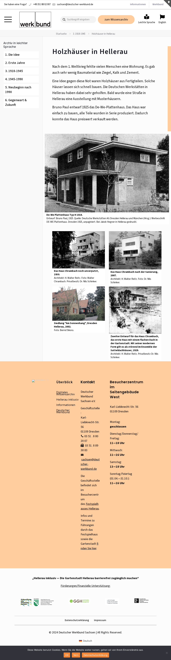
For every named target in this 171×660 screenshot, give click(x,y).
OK (66, 655)
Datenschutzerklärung (77, 620)
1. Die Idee (12, 54)
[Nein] (166, 653)
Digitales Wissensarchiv (65, 393)
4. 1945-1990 (14, 79)
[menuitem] (85, 641)
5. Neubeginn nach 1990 (18, 89)
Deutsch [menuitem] (87, 641)
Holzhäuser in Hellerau (103, 34)
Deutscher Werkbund (63, 411)
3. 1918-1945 (79, 34)
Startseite (61, 34)
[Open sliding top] (167, 3)
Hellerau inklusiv (67, 399)
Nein (75, 655)
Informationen (65, 405)
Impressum (100, 620)
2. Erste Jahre (15, 63)
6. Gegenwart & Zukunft (16, 102)
